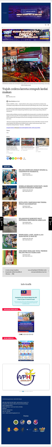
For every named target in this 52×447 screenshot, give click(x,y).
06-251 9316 (7, 412)
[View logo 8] (30, 392)
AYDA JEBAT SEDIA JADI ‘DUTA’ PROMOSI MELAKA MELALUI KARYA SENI (33, 251)
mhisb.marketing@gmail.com (13, 414)
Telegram (16, 127)
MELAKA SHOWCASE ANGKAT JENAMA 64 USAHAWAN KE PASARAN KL (33, 170)
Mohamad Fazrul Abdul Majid (28, 190)
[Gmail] (18, 158)
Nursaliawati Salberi (26, 173)
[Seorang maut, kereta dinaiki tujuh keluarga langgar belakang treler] (13, 142)
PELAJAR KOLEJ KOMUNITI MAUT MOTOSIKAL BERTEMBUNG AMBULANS (32, 219)
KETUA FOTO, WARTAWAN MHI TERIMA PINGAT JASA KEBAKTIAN (32, 203)
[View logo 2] (21, 392)
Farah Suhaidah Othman (27, 222)
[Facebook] (8, 158)
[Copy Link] (15, 158)
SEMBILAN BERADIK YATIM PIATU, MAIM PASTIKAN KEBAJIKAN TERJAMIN (33, 187)
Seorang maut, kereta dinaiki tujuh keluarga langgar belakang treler (11, 148)
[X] (10, 158)
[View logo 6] (27, 392)
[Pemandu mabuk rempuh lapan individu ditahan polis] (27, 142)
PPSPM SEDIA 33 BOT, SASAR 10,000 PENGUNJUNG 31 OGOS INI (31, 235)
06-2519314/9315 (8, 411)
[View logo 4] (24, 392)
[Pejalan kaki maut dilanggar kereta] (42, 142)
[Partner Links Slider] (26, 378)
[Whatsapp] (13, 158)
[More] (21, 158)
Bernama (7, 95)
